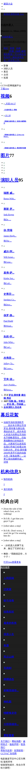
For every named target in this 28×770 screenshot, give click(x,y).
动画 (18, 48)
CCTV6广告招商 (9, 753)
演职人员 (10, 180)
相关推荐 (5, 567)
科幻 (6, 48)
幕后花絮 (10, 414)
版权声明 (14, 744)
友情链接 (18, 750)
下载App (5, 88)
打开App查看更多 (12, 562)
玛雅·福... (13, 401)
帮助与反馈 (6, 750)
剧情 (12, 48)
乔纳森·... (21, 404)
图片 (5, 155)
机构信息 (10, 471)
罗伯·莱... (11, 404)
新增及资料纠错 (14, 14)
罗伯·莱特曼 (15, 395)
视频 (5, 96)
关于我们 (5, 741)
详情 (6, 462)
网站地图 (16, 741)
